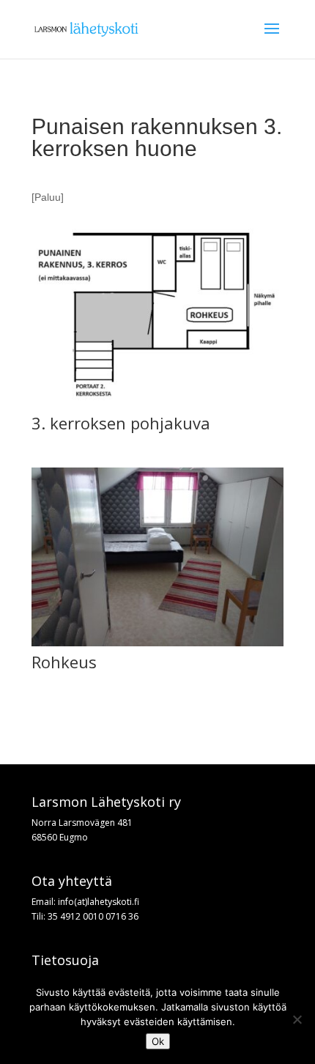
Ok (158, 1041)
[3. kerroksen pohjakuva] (158, 403)
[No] (296, 1019)
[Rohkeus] (158, 642)
